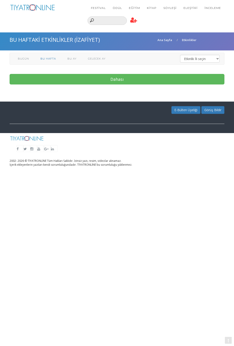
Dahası (117, 79)
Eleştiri (190, 8)
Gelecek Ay (97, 58)
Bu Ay (72, 58)
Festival (98, 8)
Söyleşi (170, 8)
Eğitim (134, 8)
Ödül (117, 8)
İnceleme (213, 8)
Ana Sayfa (164, 40)
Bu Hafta (48, 58)
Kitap (152, 8)
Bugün (23, 58)
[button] (134, 20)
